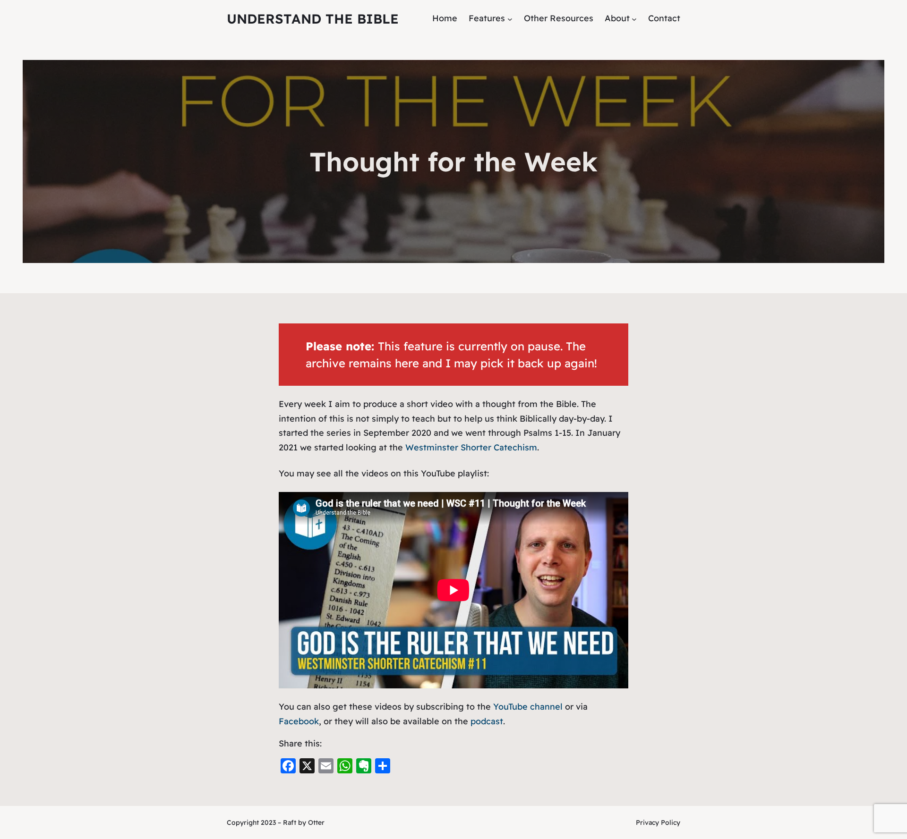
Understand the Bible (313, 18)
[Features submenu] (510, 18)
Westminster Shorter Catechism (471, 447)
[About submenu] (634, 18)
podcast (487, 721)
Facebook (299, 721)
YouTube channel (528, 706)
